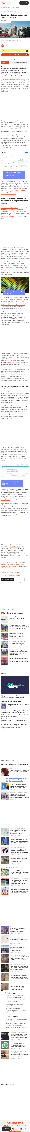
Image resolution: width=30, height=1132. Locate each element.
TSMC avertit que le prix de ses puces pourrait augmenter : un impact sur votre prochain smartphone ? (18, 652)
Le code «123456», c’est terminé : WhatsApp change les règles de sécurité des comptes (19, 872)
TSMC (10, 293)
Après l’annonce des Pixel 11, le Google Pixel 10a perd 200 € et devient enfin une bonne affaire (19, 841)
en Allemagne (14, 514)
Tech (4, 11)
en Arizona (23, 514)
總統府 (17, 572)
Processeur (13, 583)
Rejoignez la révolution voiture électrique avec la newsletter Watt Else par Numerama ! (14, 696)
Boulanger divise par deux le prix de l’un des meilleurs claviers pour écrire (18, 860)
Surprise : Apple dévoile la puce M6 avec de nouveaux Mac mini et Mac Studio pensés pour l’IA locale (18, 881)
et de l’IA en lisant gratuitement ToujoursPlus (12, 565)
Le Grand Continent (15, 547)
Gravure (4, 583)
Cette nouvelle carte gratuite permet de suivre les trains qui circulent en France (19, 831)
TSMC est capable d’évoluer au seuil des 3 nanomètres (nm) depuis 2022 (13, 207)
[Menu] (8, 3)
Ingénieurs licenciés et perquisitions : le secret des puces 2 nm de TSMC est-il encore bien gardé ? (17, 636)
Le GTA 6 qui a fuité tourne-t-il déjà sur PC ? (18, 705)
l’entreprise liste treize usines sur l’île (14, 267)
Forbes (3, 319)
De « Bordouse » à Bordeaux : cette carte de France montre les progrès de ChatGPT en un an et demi (19, 977)
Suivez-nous (5, 62)
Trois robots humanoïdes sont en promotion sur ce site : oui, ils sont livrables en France (19, 891)
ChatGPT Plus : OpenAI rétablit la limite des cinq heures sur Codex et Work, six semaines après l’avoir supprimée (19, 850)
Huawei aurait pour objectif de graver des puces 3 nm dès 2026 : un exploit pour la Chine (18, 659)
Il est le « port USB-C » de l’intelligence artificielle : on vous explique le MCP (18, 939)
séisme (21, 583)
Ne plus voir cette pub (7, 609)
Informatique (12, 11)
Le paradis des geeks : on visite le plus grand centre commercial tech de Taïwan (17, 643)
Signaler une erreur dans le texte (10, 575)
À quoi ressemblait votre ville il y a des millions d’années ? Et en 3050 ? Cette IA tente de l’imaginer (19, 958)
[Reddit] (17, 1126)
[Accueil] (3, 3)
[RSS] (20, 1126)
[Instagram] (12, 1126)
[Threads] (25, 1126)
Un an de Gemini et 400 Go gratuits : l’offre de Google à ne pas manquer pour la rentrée (14, 711)
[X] (10, 1126)
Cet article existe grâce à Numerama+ (11, 40)
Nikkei (13, 126)
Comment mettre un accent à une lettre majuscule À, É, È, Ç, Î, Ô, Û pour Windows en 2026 (14, 720)
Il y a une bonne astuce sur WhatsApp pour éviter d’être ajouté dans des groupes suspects (18, 1045)
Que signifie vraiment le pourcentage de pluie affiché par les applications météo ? (18, 786)
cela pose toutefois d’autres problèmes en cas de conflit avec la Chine (15, 304)
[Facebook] (15, 1126)
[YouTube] (5, 1126)
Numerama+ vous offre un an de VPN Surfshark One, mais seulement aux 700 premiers (19, 1035)
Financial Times (18, 298)
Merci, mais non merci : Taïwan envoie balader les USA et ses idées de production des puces (19, 627)
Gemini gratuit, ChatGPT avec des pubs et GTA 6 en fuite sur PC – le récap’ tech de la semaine (19, 967)
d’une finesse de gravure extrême (14, 193)
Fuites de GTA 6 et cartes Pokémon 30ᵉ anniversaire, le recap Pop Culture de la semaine (19, 930)
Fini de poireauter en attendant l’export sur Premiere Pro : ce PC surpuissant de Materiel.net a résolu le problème (14, 726)
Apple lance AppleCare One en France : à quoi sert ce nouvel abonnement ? (14, 715)
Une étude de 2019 (12, 362)
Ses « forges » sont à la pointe (19, 190)
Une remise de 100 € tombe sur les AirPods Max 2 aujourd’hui (19, 770)
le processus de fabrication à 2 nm (13, 216)
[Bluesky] (23, 1126)
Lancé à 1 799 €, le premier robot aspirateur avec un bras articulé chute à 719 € (19, 1054)
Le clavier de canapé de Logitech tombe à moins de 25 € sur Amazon (18, 949)
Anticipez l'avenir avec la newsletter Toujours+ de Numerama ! (16, 618)
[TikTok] (7, 1126)
